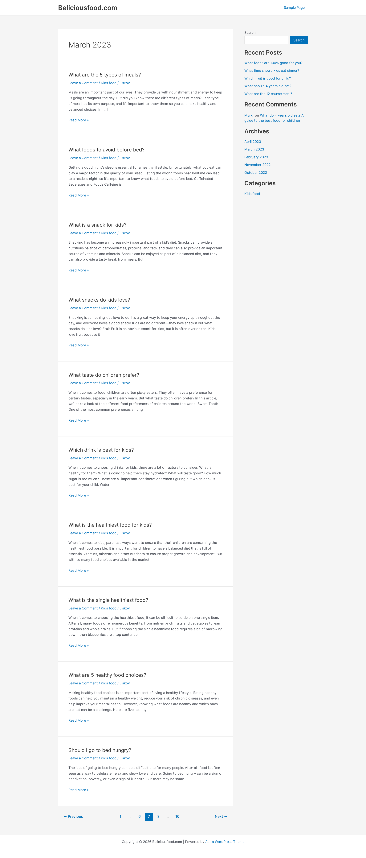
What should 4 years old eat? (267, 86)
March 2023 (254, 149)
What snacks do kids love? (99, 300)
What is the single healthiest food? (108, 600)
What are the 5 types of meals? (104, 75)
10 (177, 816)
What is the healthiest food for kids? (110, 525)
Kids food (108, 83)
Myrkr (249, 115)
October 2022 (255, 173)
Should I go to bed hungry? (99, 750)
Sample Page (294, 8)
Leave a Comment (83, 83)
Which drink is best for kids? (101, 450)
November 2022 (257, 165)
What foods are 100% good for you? (273, 63)
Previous (73, 816)
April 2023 (252, 142)
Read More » (78, 120)
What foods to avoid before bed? (106, 150)
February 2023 (256, 157)
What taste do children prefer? (103, 375)
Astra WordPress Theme (224, 842)
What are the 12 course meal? (268, 94)
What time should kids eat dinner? (271, 70)
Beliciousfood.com (87, 8)
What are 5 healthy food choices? (107, 675)
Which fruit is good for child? (267, 78)
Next (221, 816)
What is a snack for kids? (97, 225)
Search (250, 33)
